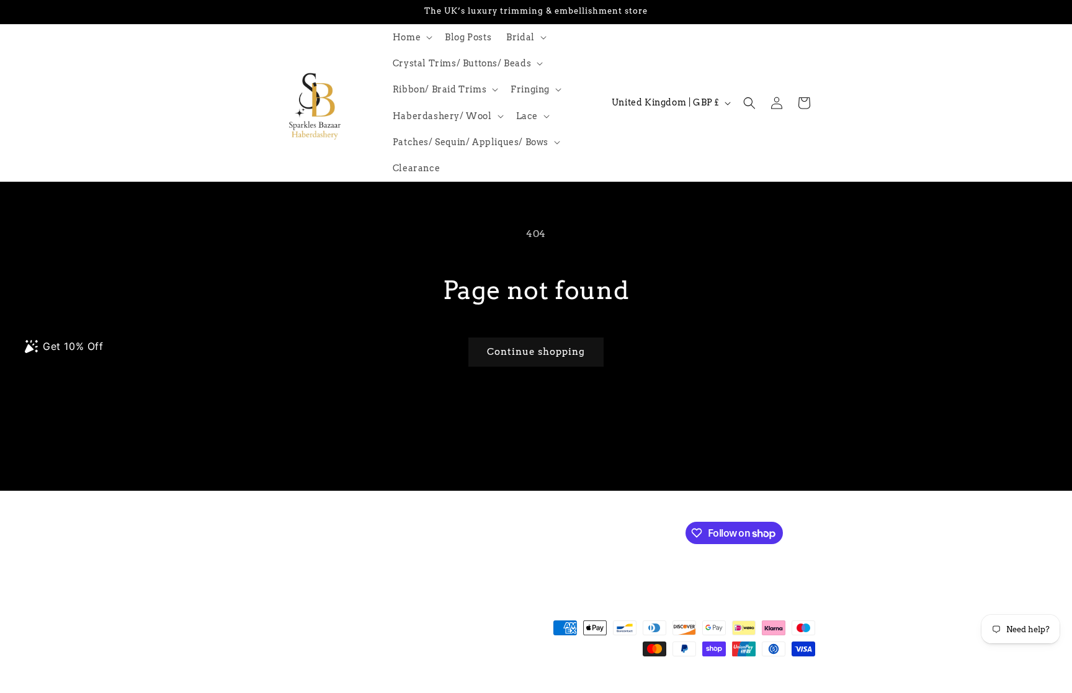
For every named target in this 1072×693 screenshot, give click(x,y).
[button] (411, 37)
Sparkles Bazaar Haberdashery (342, 686)
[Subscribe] (466, 532)
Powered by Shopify (438, 686)
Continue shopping (536, 351)
